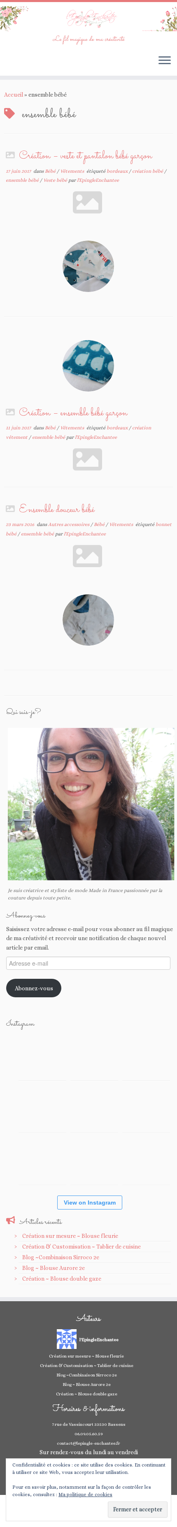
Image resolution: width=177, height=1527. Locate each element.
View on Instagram (90, 1202)
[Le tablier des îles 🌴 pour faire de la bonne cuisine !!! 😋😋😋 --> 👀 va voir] (42, 1109)
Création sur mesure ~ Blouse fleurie (70, 1236)
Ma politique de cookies (85, 1494)
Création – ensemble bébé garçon (73, 413)
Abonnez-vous (34, 988)
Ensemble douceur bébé (56, 510)
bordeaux (118, 171)
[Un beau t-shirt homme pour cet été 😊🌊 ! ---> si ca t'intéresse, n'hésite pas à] (94, 1109)
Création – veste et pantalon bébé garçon (85, 156)
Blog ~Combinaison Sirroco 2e (60, 1257)
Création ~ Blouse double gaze (61, 1278)
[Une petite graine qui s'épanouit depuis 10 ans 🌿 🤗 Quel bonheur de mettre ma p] (146, 1109)
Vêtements (72, 171)
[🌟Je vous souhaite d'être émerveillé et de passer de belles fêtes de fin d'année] (94, 1161)
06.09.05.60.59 (89, 1434)
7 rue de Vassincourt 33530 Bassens (89, 1424)
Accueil (13, 94)
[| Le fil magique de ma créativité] (88, 18)
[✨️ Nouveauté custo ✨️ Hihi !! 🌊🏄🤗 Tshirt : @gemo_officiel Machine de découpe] (94, 1056)
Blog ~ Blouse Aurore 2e (53, 1268)
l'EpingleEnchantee (98, 180)
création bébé (148, 171)
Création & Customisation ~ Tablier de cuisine (81, 1246)
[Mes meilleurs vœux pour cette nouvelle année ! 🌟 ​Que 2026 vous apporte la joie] (42, 1161)
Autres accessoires (69, 524)
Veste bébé (55, 180)
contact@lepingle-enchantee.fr (88, 1443)
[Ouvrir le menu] (164, 61)
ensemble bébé (23, 180)
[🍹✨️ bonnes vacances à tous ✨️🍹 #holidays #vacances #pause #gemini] (42, 1056)
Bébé (51, 171)
